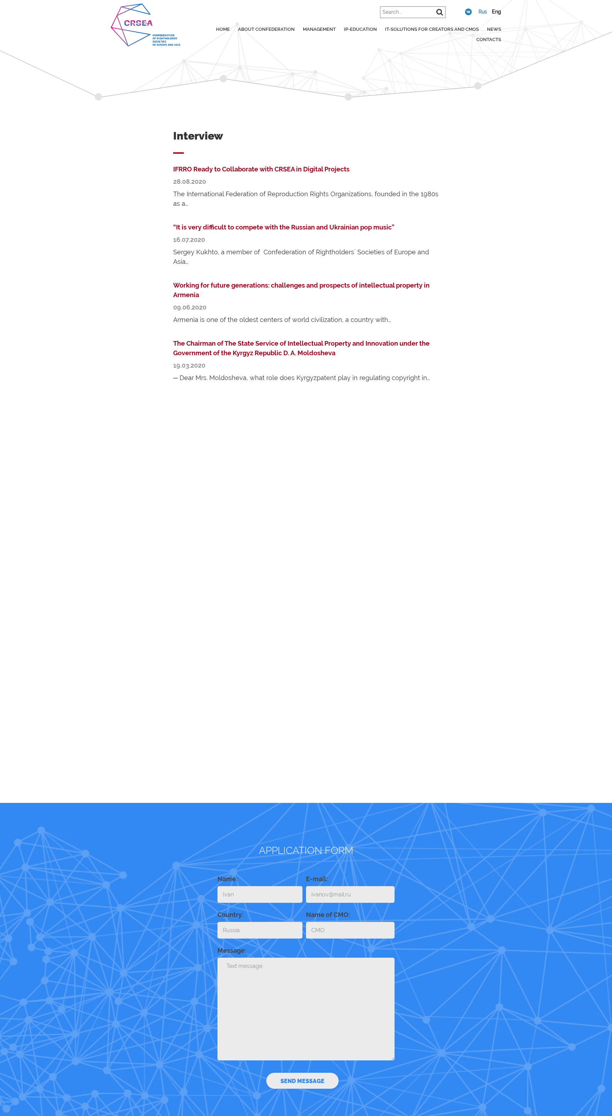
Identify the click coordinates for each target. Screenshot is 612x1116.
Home (223, 29)
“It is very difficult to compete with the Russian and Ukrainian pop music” (284, 227)
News (494, 29)
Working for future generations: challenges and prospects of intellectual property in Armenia (301, 290)
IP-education (360, 29)
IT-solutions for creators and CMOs (432, 29)
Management (319, 29)
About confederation (266, 29)
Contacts (488, 39)
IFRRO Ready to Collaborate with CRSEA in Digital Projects (261, 169)
